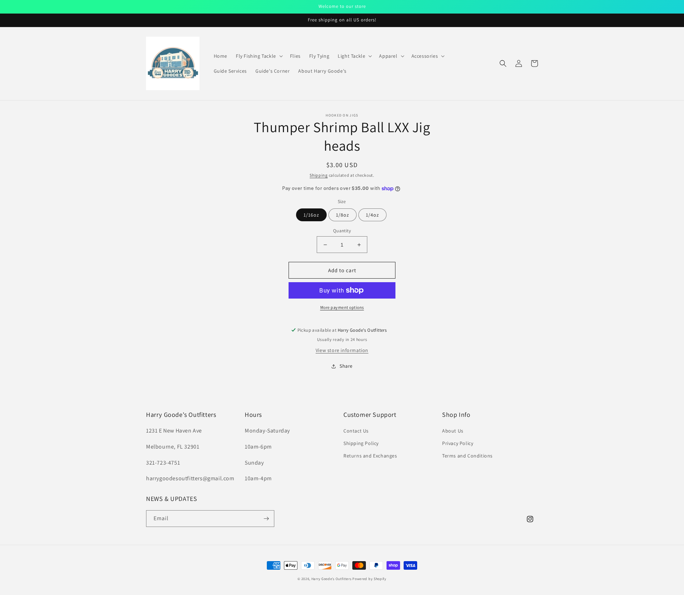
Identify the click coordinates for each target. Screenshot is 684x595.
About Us (452, 431)
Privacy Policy (457, 443)
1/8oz (342, 215)
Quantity (342, 231)
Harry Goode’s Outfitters (331, 578)
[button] (259, 55)
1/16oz (311, 215)
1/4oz (372, 215)
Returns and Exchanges (370, 455)
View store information (342, 350)
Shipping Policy (361, 443)
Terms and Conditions (467, 455)
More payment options (342, 307)
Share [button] (346, 366)
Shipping (319, 175)
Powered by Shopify (369, 578)
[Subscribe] (266, 518)
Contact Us (356, 431)
